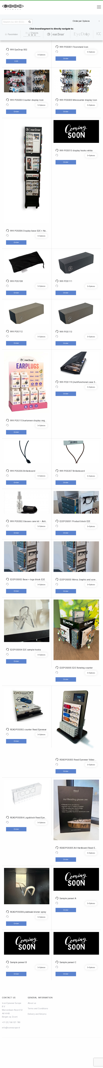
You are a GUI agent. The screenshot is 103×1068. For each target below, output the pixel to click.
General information (40, 997)
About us (32, 1003)
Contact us (9, 997)
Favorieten (13, 34)
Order (65, 58)
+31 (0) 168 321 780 (11, 1022)
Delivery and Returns (37, 1014)
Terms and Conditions (38, 1008)
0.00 (16, 61)
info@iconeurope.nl (11, 1027)
